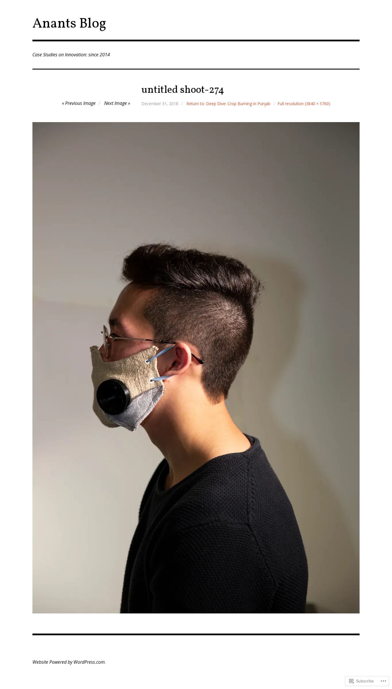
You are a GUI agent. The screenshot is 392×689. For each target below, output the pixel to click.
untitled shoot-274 (182, 90)
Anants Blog (69, 24)
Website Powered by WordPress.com (68, 662)
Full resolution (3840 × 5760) (303, 103)
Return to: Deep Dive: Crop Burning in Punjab (228, 103)
